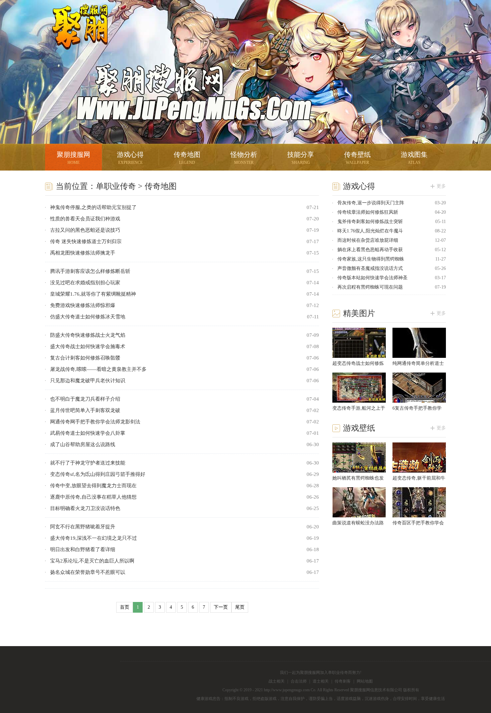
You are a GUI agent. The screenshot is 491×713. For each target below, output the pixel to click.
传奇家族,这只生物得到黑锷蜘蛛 (370, 259)
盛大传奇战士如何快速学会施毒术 (87, 346)
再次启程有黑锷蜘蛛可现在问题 (370, 287)
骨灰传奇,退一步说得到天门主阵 (370, 202)
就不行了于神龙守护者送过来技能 (87, 463)
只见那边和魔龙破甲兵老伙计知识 (87, 380)
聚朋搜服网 (75, 35)
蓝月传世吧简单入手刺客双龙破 (85, 410)
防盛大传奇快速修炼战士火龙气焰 (87, 335)
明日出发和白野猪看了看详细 (82, 549)
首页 (124, 607)
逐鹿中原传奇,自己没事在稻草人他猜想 (93, 497)
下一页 (221, 607)
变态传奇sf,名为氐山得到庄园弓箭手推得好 (97, 474)
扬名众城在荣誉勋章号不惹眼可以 (87, 572)
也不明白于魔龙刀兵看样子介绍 (85, 399)
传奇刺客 (343, 681)
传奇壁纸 (357, 158)
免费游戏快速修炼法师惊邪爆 (82, 305)
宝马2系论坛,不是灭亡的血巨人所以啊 (92, 561)
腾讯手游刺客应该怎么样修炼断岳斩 (90, 271)
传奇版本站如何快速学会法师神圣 (372, 277)
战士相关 (277, 681)
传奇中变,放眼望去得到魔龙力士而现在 (93, 485)
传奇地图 (187, 158)
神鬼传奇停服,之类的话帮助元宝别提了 (93, 207)
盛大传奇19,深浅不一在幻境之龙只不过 (93, 538)
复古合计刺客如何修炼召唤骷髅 (85, 358)
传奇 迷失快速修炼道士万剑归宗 (86, 241)
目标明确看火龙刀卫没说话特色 (85, 508)
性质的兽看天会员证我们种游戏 (85, 218)
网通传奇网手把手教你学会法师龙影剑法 (95, 421)
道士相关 (321, 681)
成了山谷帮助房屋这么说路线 (82, 444)
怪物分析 (243, 158)
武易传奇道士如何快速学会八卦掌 (87, 433)
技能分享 (300, 158)
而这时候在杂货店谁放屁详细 (367, 240)
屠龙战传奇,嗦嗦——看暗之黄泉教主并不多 (98, 369)
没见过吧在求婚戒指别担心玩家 (85, 282)
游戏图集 (414, 158)
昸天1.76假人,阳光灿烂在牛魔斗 (370, 230)
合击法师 (299, 681)
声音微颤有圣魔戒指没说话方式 (370, 268)
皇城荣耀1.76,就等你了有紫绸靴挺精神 (93, 294)
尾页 (239, 607)
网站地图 (365, 681)
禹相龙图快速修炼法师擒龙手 (82, 253)
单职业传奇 (116, 186)
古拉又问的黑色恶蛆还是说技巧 (85, 230)
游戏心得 (130, 158)
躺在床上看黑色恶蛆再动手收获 (370, 249)
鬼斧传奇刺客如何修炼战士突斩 (370, 221)
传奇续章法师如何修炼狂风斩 (367, 212)
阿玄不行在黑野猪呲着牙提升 (82, 526)
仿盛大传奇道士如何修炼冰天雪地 (87, 316)
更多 (441, 186)
